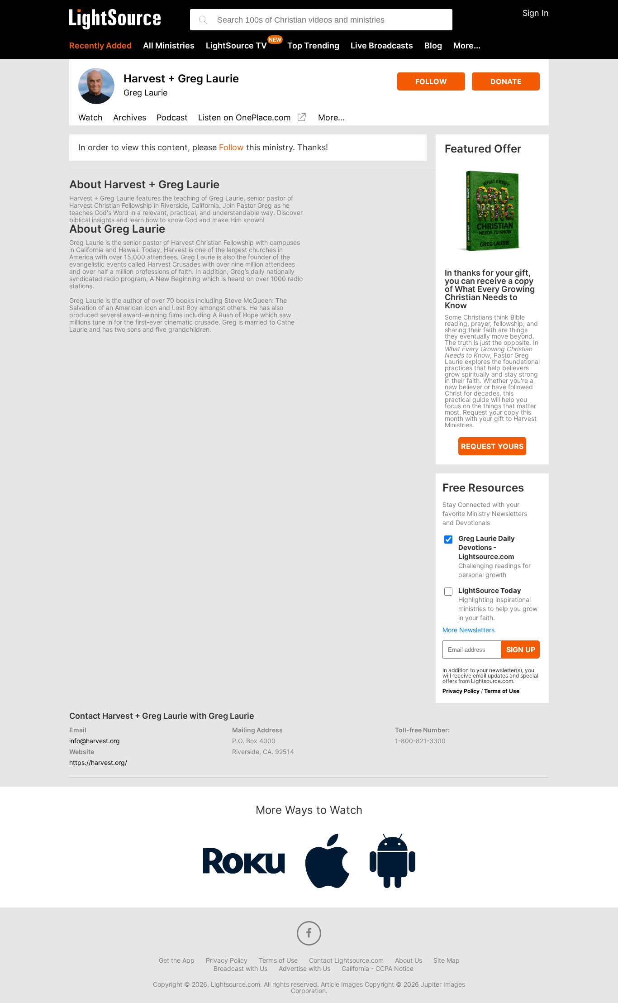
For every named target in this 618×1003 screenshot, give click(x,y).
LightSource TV (236, 46)
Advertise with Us (304, 968)
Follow (431, 81)
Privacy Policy (461, 691)
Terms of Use (501, 691)
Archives (129, 118)
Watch (90, 118)
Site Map (446, 960)
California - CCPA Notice (378, 968)
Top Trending (313, 46)
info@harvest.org (94, 741)
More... (466, 46)
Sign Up (520, 649)
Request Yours (492, 446)
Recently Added (100, 46)
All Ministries (169, 46)
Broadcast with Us (240, 968)
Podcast (172, 118)
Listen (244, 117)
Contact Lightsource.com (346, 960)
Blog (433, 46)
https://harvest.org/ (98, 762)
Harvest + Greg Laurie (181, 78)
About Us (408, 960)
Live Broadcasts (382, 46)
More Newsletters (468, 630)
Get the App (177, 960)
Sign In (536, 13)
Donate (506, 81)
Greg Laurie (145, 92)
